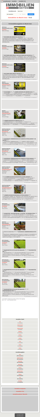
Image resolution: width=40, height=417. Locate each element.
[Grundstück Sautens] (19, 211)
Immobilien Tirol (22, 1)
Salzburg (20, 374)
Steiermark (20, 364)
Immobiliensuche (12, 11)
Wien (20, 354)
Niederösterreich (20, 357)
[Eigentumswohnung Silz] (19, 89)
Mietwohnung (5, 131)
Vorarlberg (20, 380)
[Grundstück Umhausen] (19, 248)
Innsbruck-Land (20, 324)
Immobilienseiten (7, 1)
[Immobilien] (20, 8)
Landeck (20, 338)
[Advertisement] (20, 104)
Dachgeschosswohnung (7, 169)
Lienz (20, 341)
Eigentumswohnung (6, 84)
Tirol (30, 18)
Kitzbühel (20, 331)
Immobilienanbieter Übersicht (20, 394)
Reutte (20, 344)
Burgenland (20, 361)
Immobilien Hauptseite (20, 388)
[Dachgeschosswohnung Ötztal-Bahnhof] (19, 174)
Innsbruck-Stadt (20, 328)
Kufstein (20, 334)
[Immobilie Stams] (19, 34)
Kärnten (20, 367)
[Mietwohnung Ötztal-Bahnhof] (19, 136)
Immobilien (14, 1)
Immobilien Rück (34, 42)
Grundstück (4, 206)
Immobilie (4, 29)
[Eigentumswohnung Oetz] (19, 229)
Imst (20, 321)
